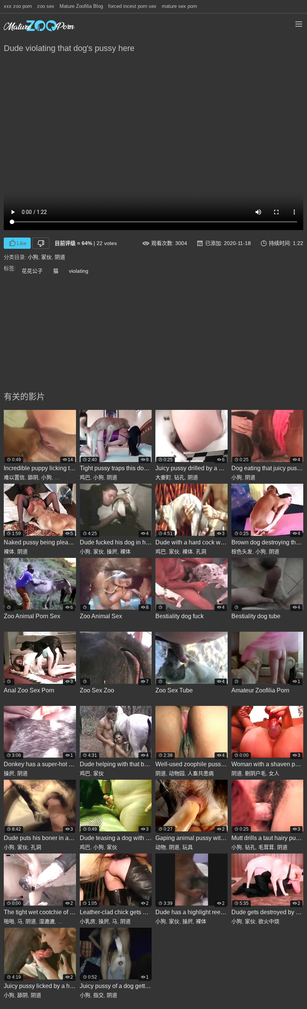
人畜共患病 (201, 773)
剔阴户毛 (255, 773)
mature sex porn (179, 6)
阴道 (60, 257)
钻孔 (179, 477)
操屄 (112, 552)
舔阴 (33, 477)
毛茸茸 (266, 847)
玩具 (187, 847)
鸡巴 (85, 477)
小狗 (33, 257)
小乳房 (87, 921)
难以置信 (14, 477)
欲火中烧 (268, 921)
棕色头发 (241, 552)
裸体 (9, 552)
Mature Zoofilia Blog (81, 6)
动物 (160, 847)
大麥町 (163, 477)
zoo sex (45, 6)
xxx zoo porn (18, 6)
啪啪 (9, 921)
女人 (274, 773)
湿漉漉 (47, 921)
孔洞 (201, 552)
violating (78, 271)
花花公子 (32, 271)
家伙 (46, 257)
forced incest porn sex (132, 6)
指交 (98, 995)
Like (22, 243)
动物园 (177, 773)
